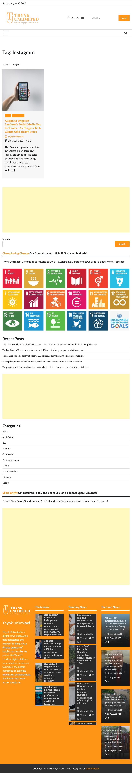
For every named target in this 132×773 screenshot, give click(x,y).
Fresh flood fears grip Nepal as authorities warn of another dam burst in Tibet (86, 618)
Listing (5, 482)
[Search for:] (104, 18)
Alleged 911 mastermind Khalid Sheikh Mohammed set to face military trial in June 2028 (115, 624)
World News (18, 115)
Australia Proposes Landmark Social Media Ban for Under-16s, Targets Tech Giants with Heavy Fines (23, 126)
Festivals (6, 465)
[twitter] (77, 18)
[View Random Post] (125, 33)
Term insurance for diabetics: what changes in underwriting (85, 690)
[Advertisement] (66, 209)
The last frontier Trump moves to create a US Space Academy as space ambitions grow (42, 350)
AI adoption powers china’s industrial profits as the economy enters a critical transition (42, 361)
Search (6, 239)
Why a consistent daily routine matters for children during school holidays (114, 736)
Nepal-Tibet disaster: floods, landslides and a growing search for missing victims (115, 700)
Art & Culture (8, 437)
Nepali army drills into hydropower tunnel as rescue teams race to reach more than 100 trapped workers (50, 344)
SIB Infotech (92, 768)
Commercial (8, 454)
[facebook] (68, 18)
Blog (8, 115)
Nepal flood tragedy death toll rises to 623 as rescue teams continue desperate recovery (43, 355)
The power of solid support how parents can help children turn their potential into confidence (45, 367)
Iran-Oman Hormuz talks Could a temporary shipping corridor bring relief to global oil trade (85, 656)
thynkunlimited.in (16, 136)
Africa (5, 431)
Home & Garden (9, 471)
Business (6, 448)
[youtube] (82, 18)
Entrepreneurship (10, 460)
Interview (6, 477)
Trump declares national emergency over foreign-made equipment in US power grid (114, 661)
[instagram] (72, 18)
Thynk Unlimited (62, 768)
